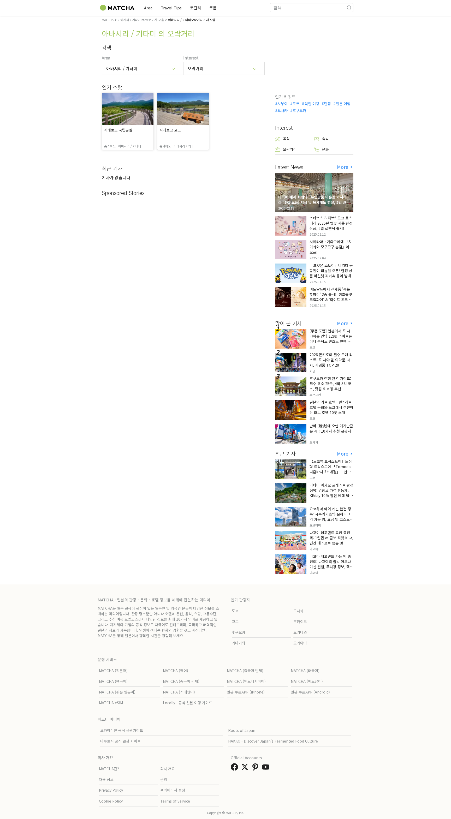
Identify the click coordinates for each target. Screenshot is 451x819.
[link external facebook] (235, 768)
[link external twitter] (246, 768)
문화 (325, 149)
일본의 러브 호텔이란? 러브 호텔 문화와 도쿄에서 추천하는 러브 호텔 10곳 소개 (331, 407)
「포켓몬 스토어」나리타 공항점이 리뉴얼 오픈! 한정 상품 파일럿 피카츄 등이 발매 (331, 270)
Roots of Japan (241, 730)
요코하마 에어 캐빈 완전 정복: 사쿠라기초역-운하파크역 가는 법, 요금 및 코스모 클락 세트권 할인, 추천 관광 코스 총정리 (331, 519)
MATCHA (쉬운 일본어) (117, 692)
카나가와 (238, 642)
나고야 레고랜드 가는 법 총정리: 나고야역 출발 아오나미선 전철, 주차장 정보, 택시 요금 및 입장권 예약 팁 (331, 564)
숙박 (325, 138)
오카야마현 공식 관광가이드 (121, 730)
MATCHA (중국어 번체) (245, 670)
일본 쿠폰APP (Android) (310, 692)
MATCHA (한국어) (113, 681)
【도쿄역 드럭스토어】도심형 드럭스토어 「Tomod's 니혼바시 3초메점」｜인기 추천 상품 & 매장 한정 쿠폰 (331, 469)
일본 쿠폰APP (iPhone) (246, 692)
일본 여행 (343, 103)
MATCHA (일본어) (113, 670)
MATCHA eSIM (111, 702)
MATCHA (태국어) (305, 670)
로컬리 (195, 7)
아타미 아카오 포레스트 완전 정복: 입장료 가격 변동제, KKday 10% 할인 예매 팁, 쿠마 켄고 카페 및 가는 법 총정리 (331, 495)
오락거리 (289, 149)
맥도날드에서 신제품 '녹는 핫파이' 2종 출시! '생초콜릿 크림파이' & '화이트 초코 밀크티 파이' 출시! (331, 296)
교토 (235, 621)
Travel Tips (171, 7)
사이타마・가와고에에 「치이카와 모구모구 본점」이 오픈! (331, 247)
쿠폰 (213, 7)
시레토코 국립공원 (118, 130)
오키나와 (300, 632)
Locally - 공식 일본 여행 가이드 (187, 702)
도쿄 (296, 103)
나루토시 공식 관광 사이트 (120, 741)
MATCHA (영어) (175, 670)
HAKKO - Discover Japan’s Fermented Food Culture (273, 741)
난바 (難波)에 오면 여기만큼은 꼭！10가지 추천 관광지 (331, 428)
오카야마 (300, 642)
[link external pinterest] (256, 768)
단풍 (327, 103)
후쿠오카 (299, 110)
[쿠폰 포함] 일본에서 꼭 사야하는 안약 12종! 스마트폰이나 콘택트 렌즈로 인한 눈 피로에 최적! (331, 338)
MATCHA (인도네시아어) (246, 681)
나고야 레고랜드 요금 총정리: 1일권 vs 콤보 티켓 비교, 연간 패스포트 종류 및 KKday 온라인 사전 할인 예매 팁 (331, 543)
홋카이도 (300, 621)
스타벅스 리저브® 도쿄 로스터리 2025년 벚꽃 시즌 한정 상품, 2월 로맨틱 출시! (331, 223)
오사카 (282, 110)
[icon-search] (349, 7)
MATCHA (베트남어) (307, 681)
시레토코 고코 (170, 130)
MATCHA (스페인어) (179, 692)
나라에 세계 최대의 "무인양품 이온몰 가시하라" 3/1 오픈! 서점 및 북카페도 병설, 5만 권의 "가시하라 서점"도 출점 (314, 202)
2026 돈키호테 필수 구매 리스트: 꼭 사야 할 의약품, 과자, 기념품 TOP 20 (331, 360)
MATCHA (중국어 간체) (181, 681)
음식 (286, 138)
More (343, 167)
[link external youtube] (266, 768)
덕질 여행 (312, 103)
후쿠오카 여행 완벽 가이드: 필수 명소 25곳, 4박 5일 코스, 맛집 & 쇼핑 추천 (330, 383)
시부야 (282, 103)
